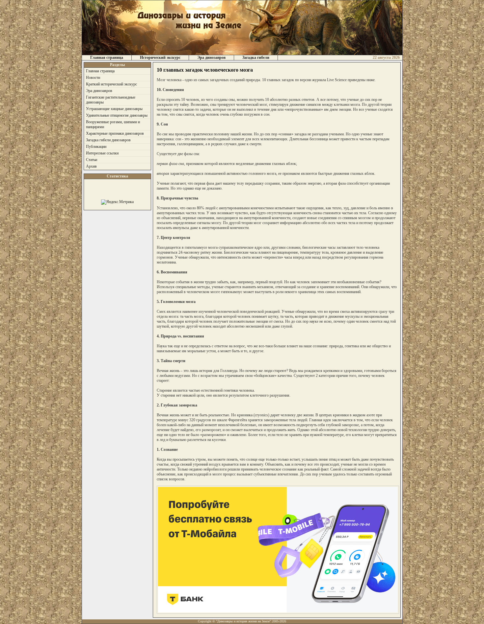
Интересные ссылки (102, 153)
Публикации (96, 146)
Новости (93, 77)
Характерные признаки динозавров (115, 133)
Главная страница (106, 57)
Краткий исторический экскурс (111, 84)
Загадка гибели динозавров (108, 140)
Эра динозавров (211, 57)
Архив (91, 166)
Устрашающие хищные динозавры (114, 108)
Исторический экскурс (160, 57)
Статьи (91, 159)
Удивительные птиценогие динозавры (117, 115)
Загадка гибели (255, 57)
